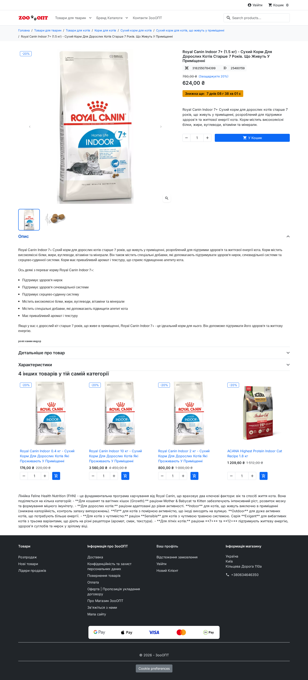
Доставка (95, 557)
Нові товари (28, 564)
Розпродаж (27, 557)
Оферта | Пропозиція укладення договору (113, 591)
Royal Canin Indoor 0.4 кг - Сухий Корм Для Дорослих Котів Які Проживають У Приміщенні (47, 456)
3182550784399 (204, 68)
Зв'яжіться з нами (102, 607)
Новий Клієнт (167, 570)
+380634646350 (245, 575)
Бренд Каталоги (109, 18)
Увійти (161, 564)
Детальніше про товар (41, 352)
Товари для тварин (70, 18)
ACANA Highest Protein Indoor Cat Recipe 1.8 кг (254, 453)
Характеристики (35, 364)
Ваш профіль (167, 546)
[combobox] (257, 17)
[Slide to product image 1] (29, 220)
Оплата (93, 582)
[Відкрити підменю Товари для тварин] (90, 18)
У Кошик (252, 138)
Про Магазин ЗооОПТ (105, 601)
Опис (23, 236)
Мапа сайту (96, 614)
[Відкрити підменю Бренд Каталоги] (126, 18)
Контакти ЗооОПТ (147, 18)
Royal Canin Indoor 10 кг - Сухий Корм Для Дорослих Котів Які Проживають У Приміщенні (115, 456)
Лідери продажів (32, 570)
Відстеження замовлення (177, 557)
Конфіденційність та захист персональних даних (109, 566)
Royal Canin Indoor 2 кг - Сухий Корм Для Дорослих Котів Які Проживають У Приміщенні (184, 456)
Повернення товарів (103, 575)
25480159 (238, 68)
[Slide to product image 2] (55, 220)
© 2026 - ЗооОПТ (154, 655)
